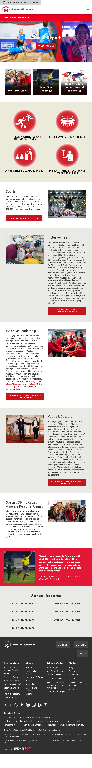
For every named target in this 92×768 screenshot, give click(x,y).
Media (72, 663)
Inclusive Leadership (21, 331)
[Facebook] (16, 706)
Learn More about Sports (24, 218)
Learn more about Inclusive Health (67, 311)
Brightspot (15, 736)
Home (6, 730)
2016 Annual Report (25, 620)
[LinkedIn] (34, 706)
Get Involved (12, 663)
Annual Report (46, 37)
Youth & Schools (60, 416)
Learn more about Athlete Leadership (25, 397)
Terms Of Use (24, 730)
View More (44, 46)
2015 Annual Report (67, 620)
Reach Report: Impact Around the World (74, 87)
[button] (88, 9)
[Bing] (40, 706)
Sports (11, 191)
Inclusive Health (60, 237)
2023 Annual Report (67, 603)
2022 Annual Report (25, 611)
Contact (39, 730)
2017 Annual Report (67, 611)
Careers (32, 730)
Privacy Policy (13, 730)
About (29, 663)
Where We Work (56, 663)
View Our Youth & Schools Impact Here (67, 482)
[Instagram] (28, 706)
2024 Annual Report (15, 18)
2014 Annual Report (25, 628)
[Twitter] (22, 706)
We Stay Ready (18, 90)
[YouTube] (45, 706)
